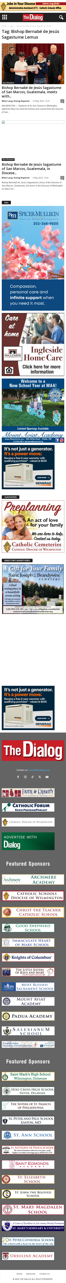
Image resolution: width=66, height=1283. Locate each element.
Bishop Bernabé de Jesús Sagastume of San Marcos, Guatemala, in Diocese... (31, 168)
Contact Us (44, 1273)
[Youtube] (47, 777)
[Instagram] (26, 777)
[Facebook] (19, 777)
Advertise (30, 1273)
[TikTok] (33, 777)
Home (4, 26)
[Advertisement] (33, 650)
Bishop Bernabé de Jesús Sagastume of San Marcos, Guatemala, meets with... (31, 92)
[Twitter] (40, 777)
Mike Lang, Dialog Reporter (16, 101)
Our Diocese (8, 83)
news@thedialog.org (39, 770)
